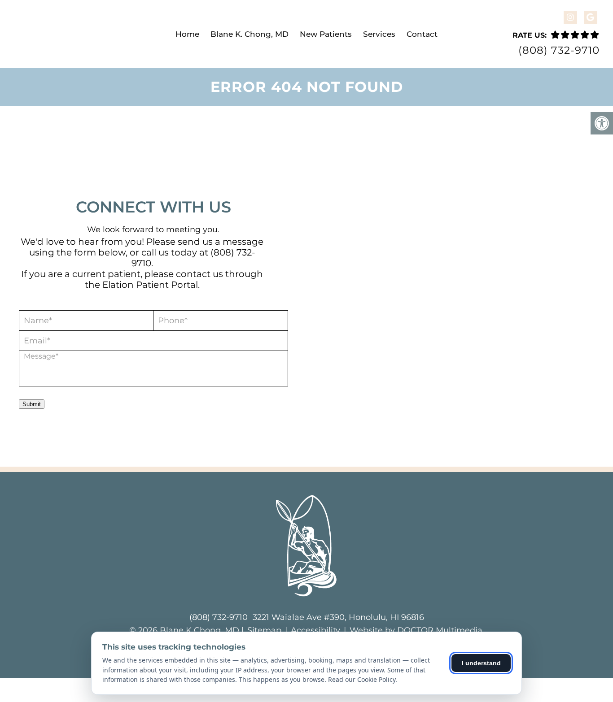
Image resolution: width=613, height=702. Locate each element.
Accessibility (315, 630)
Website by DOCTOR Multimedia (416, 630)
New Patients (326, 34)
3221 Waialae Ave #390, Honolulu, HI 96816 (338, 617)
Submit (31, 404)
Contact (422, 34)
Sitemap (264, 630)
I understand (481, 663)
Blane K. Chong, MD (249, 34)
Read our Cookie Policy (361, 679)
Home (187, 34)
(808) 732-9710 (559, 50)
